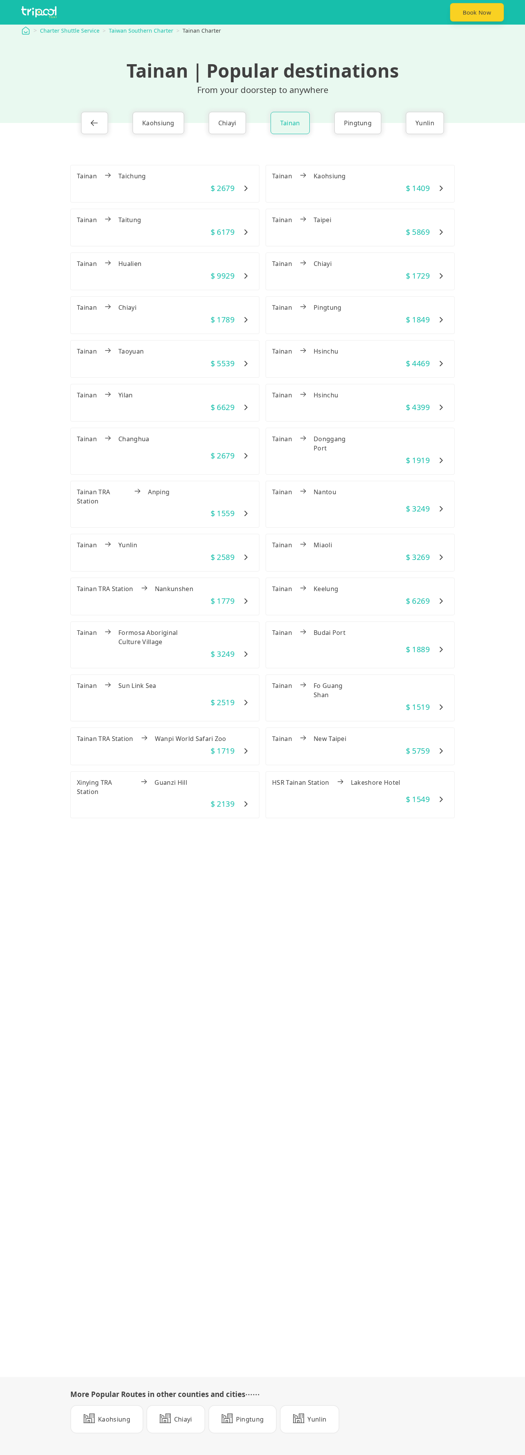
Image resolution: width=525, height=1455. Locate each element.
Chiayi (227, 123)
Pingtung (358, 123)
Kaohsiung (158, 123)
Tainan (290, 123)
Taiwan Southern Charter (141, 30)
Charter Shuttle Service (70, 30)
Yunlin (424, 123)
